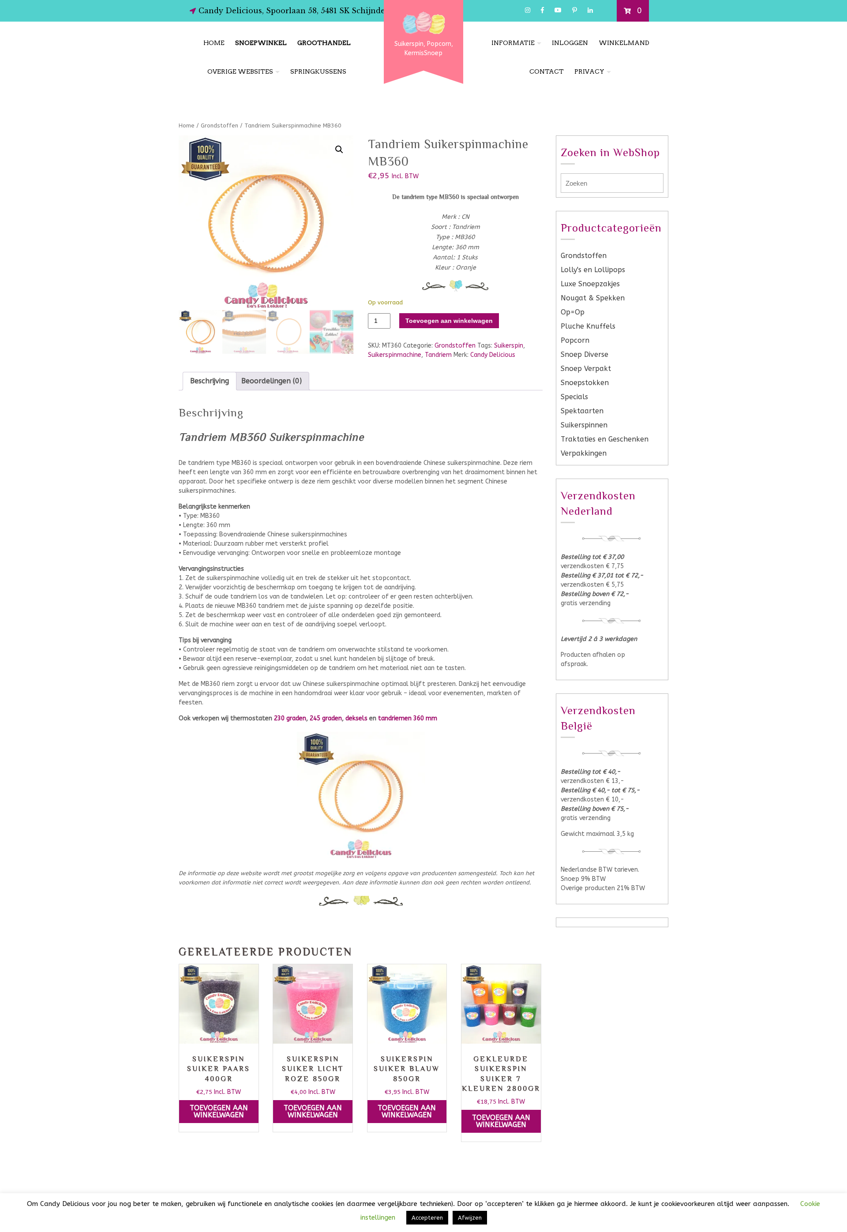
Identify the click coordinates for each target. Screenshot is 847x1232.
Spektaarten (582, 411)
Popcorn (575, 340)
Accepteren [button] (427, 1217)
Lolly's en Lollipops (593, 270)
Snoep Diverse (584, 354)
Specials (574, 397)
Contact (546, 71)
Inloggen (570, 42)
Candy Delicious (492, 355)
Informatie (513, 42)
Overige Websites (240, 71)
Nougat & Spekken (593, 298)
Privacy (589, 71)
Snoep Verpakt (586, 368)
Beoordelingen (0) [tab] (271, 381)
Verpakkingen (584, 453)
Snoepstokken (585, 382)
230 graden (290, 718)
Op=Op (573, 312)
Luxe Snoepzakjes (590, 284)
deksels (356, 718)
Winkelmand (624, 42)
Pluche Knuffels (588, 326)
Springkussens (318, 71)
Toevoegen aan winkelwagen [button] (219, 1111)
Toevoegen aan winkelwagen (449, 320)
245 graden (326, 718)
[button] (339, 149)
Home (214, 42)
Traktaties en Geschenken (604, 439)
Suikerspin (508, 345)
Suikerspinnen (584, 425)
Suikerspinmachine (394, 355)
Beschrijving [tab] (209, 381)
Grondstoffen (219, 125)
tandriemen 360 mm (407, 718)
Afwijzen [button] (470, 1217)
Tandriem (438, 355)
